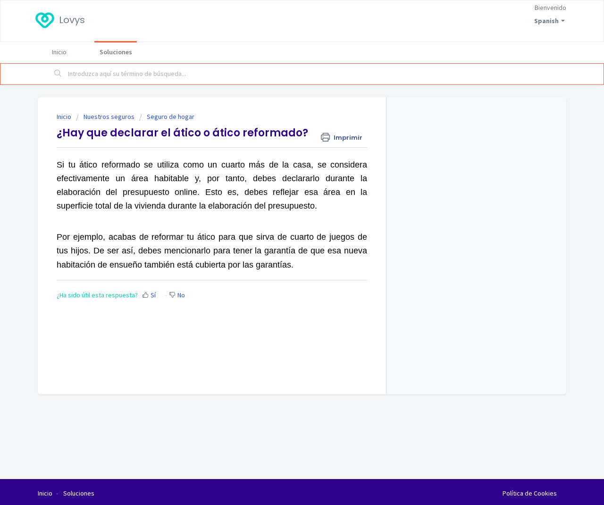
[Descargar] (284, 127)
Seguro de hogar (170, 116)
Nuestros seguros (109, 116)
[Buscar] (58, 74)
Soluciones (116, 52)
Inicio (59, 52)
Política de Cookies (530, 493)
